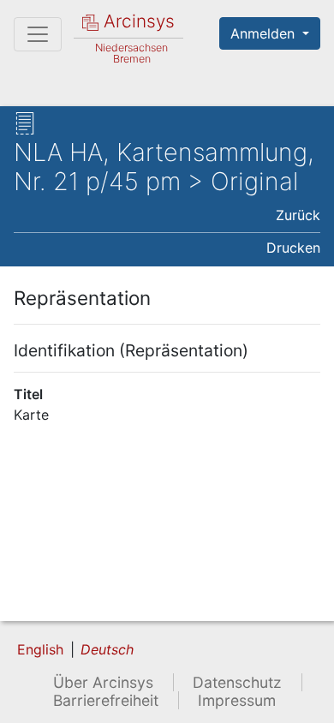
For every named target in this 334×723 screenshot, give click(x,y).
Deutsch (107, 649)
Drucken (293, 247)
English (40, 649)
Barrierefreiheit (105, 700)
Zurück (298, 215)
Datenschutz (237, 682)
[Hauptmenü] (38, 34)
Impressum (237, 700)
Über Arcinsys (103, 682)
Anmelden (264, 33)
